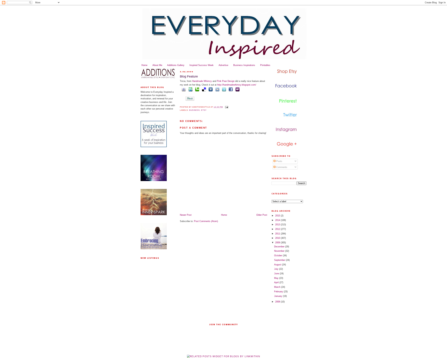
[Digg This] (210, 89)
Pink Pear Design (226, 81)
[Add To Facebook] (230, 89)
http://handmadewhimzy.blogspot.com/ (236, 84)
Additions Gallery (175, 65)
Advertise (223, 65)
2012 (278, 229)
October (278, 255)
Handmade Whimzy (202, 81)
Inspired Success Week (201, 65)
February (279, 291)
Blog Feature (189, 76)
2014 (278, 220)
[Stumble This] (189, 89)
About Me (157, 65)
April (276, 282)
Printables (265, 65)
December (279, 246)
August (278, 264)
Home (144, 65)
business (194, 110)
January (278, 296)
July (276, 269)
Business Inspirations (244, 65)
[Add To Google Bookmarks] (183, 89)
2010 (278, 238)
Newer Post (186, 215)
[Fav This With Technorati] (196, 89)
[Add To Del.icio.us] (203, 89)
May (276, 278)
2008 (278, 301)
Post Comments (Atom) (206, 221)
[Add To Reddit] (216, 89)
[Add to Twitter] (223, 89)
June (277, 273)
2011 (278, 233)
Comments (281, 167)
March (277, 287)
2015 (278, 215)
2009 (278, 242)
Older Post (261, 215)
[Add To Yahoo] (236, 89)
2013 (278, 224)
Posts (279, 161)
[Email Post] (226, 107)
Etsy (204, 110)
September (280, 260)
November (279, 251)
